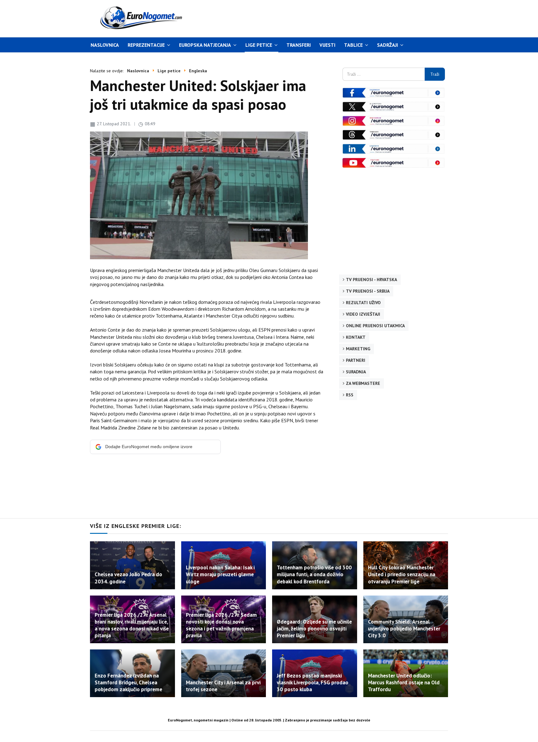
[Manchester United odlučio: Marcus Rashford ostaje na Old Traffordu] (405, 673)
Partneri (355, 360)
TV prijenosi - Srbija (367, 291)
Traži (434, 74)
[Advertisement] (328, 18)
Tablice (353, 45)
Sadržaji (387, 45)
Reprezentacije (146, 45)
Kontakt (356, 337)
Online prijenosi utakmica (375, 325)
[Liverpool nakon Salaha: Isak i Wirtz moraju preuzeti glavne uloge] (223, 565)
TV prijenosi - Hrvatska (371, 279)
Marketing (358, 349)
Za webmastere (363, 383)
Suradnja (356, 372)
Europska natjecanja (205, 45)
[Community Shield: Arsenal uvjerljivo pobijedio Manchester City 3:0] (405, 619)
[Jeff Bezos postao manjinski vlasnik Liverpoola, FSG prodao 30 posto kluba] (314, 673)
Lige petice (258, 45)
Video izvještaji (363, 314)
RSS (349, 395)
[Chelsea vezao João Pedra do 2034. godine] (132, 565)
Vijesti (327, 45)
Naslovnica (105, 45)
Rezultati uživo (363, 302)
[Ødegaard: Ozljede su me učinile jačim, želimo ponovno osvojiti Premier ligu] (314, 619)
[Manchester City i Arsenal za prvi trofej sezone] (223, 673)
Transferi (298, 45)
